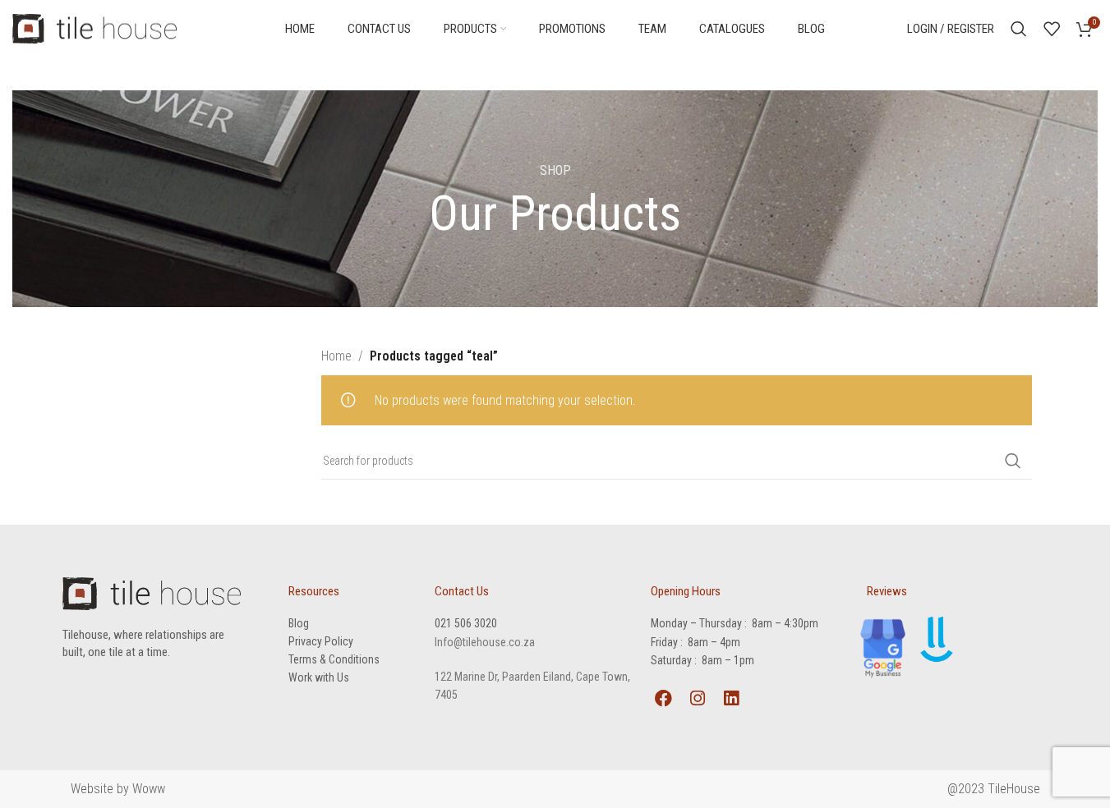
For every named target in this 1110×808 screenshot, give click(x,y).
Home (336, 356)
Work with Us (318, 677)
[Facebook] (663, 697)
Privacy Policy (320, 641)
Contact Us (462, 591)
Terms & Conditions (334, 659)
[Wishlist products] (1051, 28)
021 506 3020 (466, 623)
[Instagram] (697, 697)
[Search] (1018, 28)
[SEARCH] (1013, 461)
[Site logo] (94, 27)
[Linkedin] (731, 697)
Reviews (887, 591)
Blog (298, 623)
